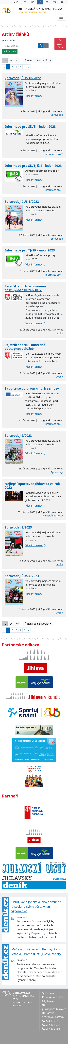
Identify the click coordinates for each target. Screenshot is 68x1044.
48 (17, 60)
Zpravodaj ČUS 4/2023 (22, 576)
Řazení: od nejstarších (37, 60)
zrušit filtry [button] (60, 45)
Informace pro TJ (54, 154)
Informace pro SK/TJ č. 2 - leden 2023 (33, 165)
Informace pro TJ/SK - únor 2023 (30, 250)
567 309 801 (52, 1029)
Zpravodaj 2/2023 (18, 435)
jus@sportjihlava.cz (54, 1009)
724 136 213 (52, 1021)
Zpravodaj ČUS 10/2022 (23, 78)
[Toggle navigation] (61, 17)
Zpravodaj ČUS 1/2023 (22, 201)
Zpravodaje (57, 114)
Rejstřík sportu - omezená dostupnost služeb (25, 347)
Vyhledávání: (9, 40)
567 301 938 (52, 1025)
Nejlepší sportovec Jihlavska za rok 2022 (32, 485)
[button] (46, 45)
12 (4, 60)
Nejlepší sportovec (53, 515)
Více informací (34, 96)
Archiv (59, 333)
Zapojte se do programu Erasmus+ (32, 388)
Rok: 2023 (8, 51)
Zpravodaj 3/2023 (18, 527)
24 (11, 60)
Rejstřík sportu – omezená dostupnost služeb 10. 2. (25, 288)
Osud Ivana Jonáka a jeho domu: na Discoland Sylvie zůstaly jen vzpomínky (36, 906)
